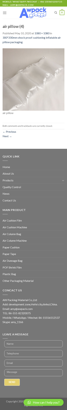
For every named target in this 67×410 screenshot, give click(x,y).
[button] (44, 402)
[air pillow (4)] (33, 79)
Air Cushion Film (12, 220)
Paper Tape (9, 253)
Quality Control (12, 187)
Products (8, 180)
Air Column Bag (12, 234)
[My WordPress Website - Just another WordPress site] (33, 13)
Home (6, 167)
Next (7, 136)
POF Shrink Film (12, 267)
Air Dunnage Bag (13, 260)
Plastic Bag (9, 274)
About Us (8, 173)
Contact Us (9, 200)
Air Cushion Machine (15, 227)
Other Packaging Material (18, 280)
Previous (9, 131)
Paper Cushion (11, 247)
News (6, 193)
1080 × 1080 (42, 33)
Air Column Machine (15, 240)
